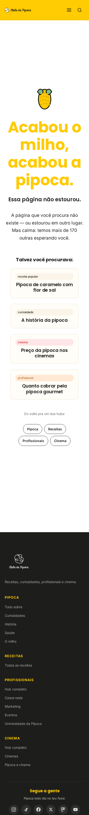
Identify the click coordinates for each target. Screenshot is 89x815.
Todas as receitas (18, 665)
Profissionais (33, 441)
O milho (10, 641)
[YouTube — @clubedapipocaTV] (75, 809)
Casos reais (14, 698)
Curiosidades (15, 615)
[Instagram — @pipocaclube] (14, 809)
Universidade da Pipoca (23, 724)
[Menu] (69, 10)
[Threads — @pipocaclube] (63, 809)
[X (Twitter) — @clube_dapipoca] (51, 809)
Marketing (13, 706)
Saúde (10, 633)
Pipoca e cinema (17, 765)
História (10, 624)
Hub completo (16, 689)
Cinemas (11, 756)
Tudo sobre (13, 607)
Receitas (55, 429)
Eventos (11, 715)
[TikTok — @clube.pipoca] (26, 809)
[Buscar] (79, 10)
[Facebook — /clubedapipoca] (38, 809)
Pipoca (32, 429)
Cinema (60, 441)
